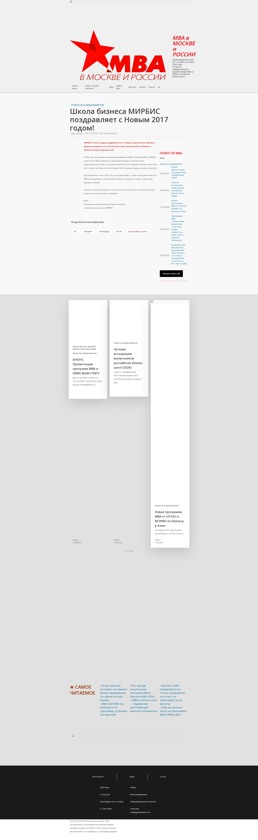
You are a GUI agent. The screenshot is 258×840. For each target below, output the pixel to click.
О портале (105, 794)
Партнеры (104, 787)
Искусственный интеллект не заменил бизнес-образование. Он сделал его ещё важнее (113, 693)
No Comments (108, 133)
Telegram (88, 231)
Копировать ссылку (137, 231)
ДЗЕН (132, 776)
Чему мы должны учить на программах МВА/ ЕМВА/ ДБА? (173, 711)
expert (79, 133)
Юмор (133, 787)
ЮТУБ (163, 776)
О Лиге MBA (106, 808)
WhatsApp (104, 231)
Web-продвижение (138, 794)
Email (118, 231)
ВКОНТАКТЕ (98, 776)
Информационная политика (143, 801)
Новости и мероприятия (87, 105)
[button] (171, 273)
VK (75, 231)
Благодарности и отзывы (111, 801)
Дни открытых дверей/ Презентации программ (84, 347)
